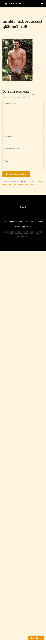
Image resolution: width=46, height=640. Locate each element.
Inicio (4, 222)
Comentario (8, 104)
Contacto (40, 222)
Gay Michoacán (11, 3)
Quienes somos (16, 222)
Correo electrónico (11, 149)
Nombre (7, 136)
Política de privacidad (23, 226)
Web (6, 161)
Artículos (29, 222)
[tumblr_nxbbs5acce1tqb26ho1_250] (17, 40)
